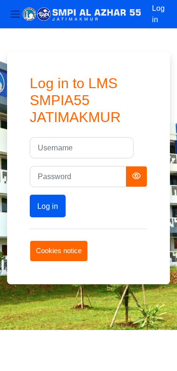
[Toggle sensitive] (136, 176)
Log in (158, 14)
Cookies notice (59, 251)
